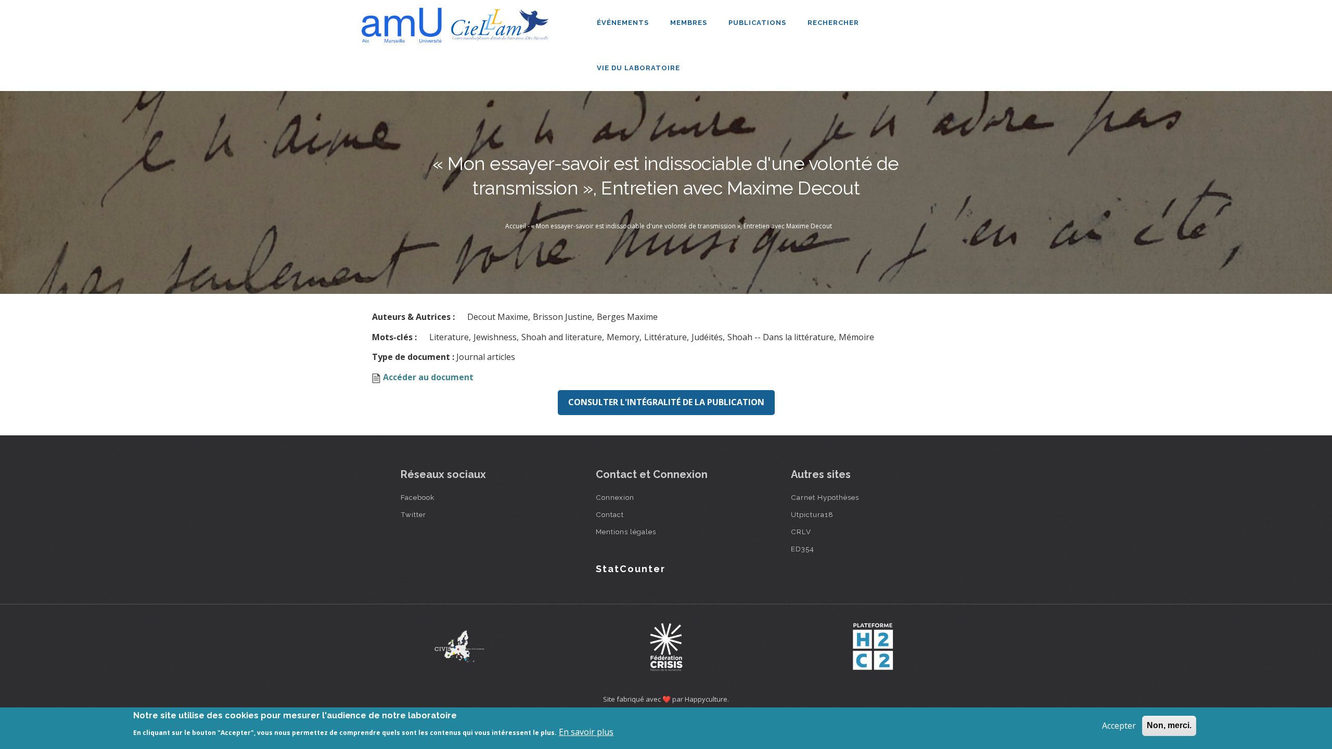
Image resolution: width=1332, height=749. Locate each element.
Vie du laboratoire (639, 68)
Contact (610, 514)
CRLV (801, 531)
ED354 (802, 549)
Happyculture (706, 699)
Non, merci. (1169, 725)
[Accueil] (458, 21)
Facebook (417, 497)
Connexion (615, 497)
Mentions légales (626, 531)
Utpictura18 (812, 514)
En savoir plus (586, 732)
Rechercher (833, 23)
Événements (624, 23)
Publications (758, 23)
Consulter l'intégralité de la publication (666, 402)
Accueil (515, 226)
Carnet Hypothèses (825, 497)
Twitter (413, 514)
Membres (689, 23)
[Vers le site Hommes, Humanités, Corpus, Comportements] (873, 647)
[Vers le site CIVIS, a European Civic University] (459, 646)
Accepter (1119, 725)
